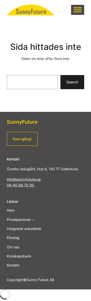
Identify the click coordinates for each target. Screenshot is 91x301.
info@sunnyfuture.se (24, 179)
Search (72, 82)
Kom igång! (22, 139)
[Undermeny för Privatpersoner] (33, 220)
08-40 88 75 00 (21, 185)
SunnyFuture (22, 122)
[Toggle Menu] (78, 10)
